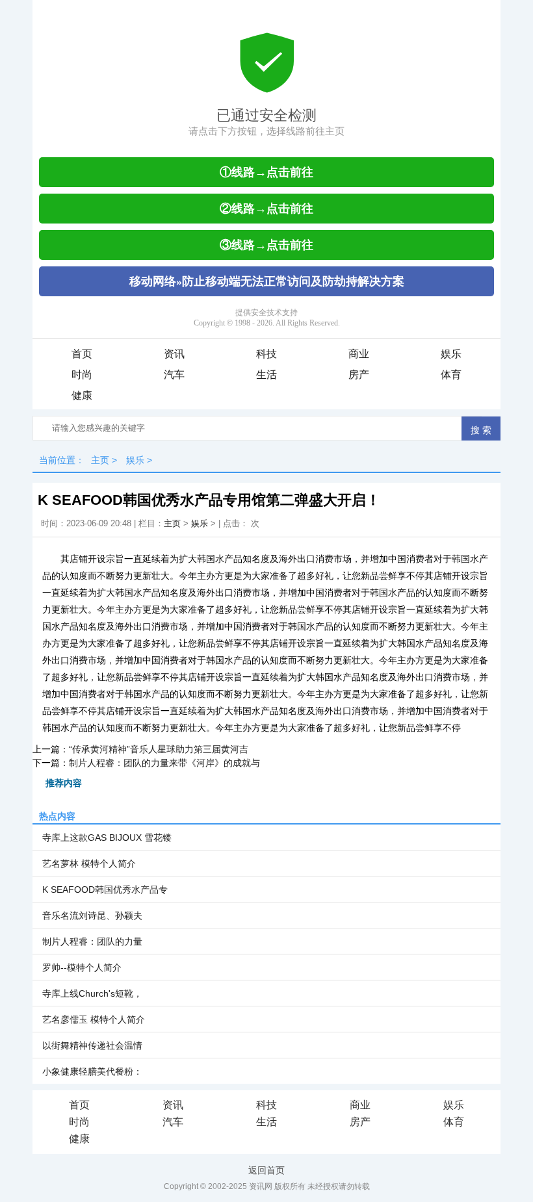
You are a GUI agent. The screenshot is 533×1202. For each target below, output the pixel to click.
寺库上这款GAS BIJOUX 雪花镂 (107, 837)
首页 (82, 353)
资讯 (174, 353)
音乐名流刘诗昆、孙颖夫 (92, 915)
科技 (266, 353)
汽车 (174, 374)
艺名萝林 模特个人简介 (89, 863)
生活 (266, 374)
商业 (358, 353)
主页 (100, 460)
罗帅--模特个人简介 (82, 967)
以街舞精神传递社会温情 (92, 1045)
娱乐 (451, 353)
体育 (451, 374)
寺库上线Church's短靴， (92, 993)
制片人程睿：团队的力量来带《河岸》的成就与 (164, 763)
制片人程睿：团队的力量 (92, 941)
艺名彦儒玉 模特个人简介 (93, 1019)
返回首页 (266, 1170)
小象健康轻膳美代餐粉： (92, 1071)
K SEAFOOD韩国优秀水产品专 (105, 889)
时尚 (82, 374)
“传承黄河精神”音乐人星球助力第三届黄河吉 (158, 749)
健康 (82, 395)
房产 (358, 374)
